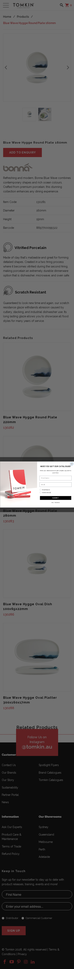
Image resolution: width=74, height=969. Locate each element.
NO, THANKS (55, 502)
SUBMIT (55, 498)
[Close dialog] (71, 463)
